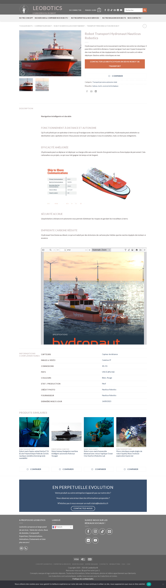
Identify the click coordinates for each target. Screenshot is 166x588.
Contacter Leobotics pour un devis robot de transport (115, 64)
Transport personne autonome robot (103, 26)
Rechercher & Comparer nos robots (51, 18)
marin (100, 86)
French (59, 527)
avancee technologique (110, 86)
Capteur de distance (110, 354)
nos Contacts (134, 18)
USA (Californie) (108, 372)
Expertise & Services (62, 564)
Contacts (103, 564)
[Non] (163, 585)
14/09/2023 (106, 401)
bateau (95, 86)
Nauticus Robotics (109, 390)
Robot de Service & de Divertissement (69, 26)
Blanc (104, 378)
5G (106, 366)
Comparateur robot (43, 26)
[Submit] (145, 10)
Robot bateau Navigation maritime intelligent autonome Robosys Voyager (65, 453)
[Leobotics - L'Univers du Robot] (24, 9)
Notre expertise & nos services (85, 18)
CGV (128, 564)
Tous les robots (25, 26)
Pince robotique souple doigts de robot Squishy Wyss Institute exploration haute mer (129, 453)
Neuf (104, 384)
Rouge (109, 378)
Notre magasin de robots (114, 18)
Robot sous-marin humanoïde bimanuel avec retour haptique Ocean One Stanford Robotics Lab (98, 453)
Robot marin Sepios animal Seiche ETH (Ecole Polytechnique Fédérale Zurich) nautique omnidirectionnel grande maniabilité (34, 454)
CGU (123, 564)
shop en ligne (78, 564)
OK (149, 584)
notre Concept (26, 18)
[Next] (77, 53)
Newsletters (114, 564)
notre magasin (91, 564)
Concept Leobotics (44, 564)
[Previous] (23, 53)
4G (103, 366)
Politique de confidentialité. (83, 579)
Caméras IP (106, 360)
